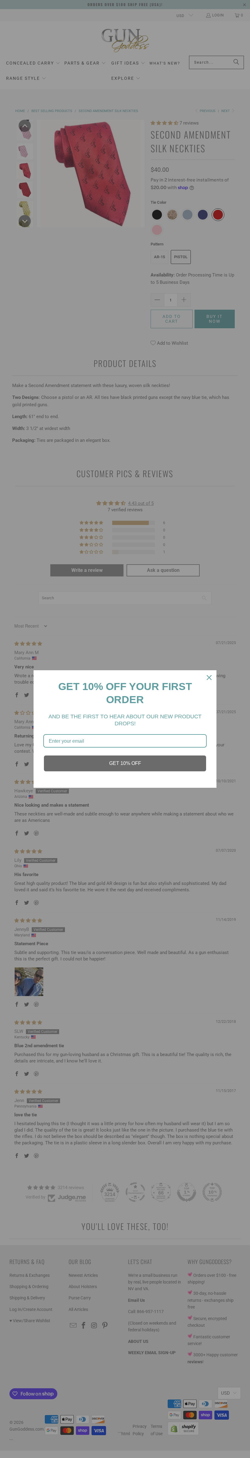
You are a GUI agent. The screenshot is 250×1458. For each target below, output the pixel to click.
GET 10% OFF (125, 763)
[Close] (209, 677)
